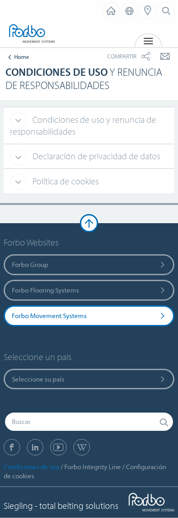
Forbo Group (30, 264)
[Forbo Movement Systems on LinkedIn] (35, 447)
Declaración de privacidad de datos (95, 156)
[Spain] (129, 10)
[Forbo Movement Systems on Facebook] (12, 447)
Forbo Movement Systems (49, 315)
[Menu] (148, 10)
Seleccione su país (38, 379)
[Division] (111, 10)
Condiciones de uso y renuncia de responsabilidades (83, 125)
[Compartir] (146, 56)
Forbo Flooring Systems (45, 290)
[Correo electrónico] (165, 56)
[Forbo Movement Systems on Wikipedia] (81, 447)
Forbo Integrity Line (92, 466)
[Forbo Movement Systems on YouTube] (58, 447)
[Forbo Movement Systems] (32, 33)
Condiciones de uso (31, 466)
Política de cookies (65, 181)
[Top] (89, 223)
